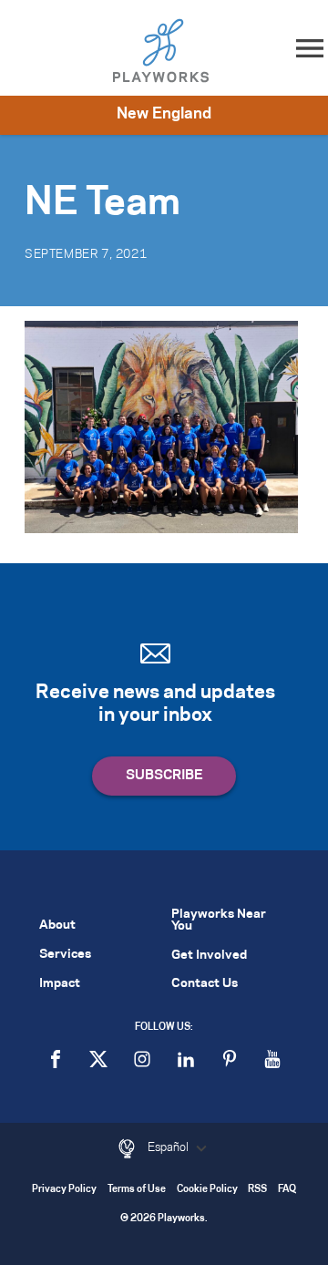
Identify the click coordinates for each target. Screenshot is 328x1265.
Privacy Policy (64, 1190)
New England (164, 114)
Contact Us (204, 984)
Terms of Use (137, 1190)
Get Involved (209, 956)
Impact (59, 984)
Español (169, 1147)
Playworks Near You (218, 920)
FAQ (287, 1190)
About (57, 925)
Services (65, 955)
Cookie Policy (207, 1190)
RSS (257, 1190)
